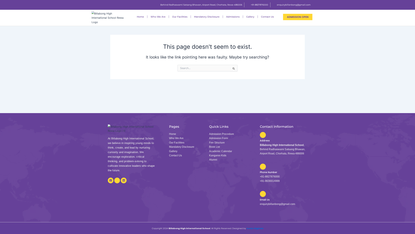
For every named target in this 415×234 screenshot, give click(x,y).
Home (140, 16)
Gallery (250, 16)
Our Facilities (179, 16)
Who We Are (158, 16)
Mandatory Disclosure (206, 16)
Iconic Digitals (255, 228)
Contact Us (267, 16)
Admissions (233, 16)
